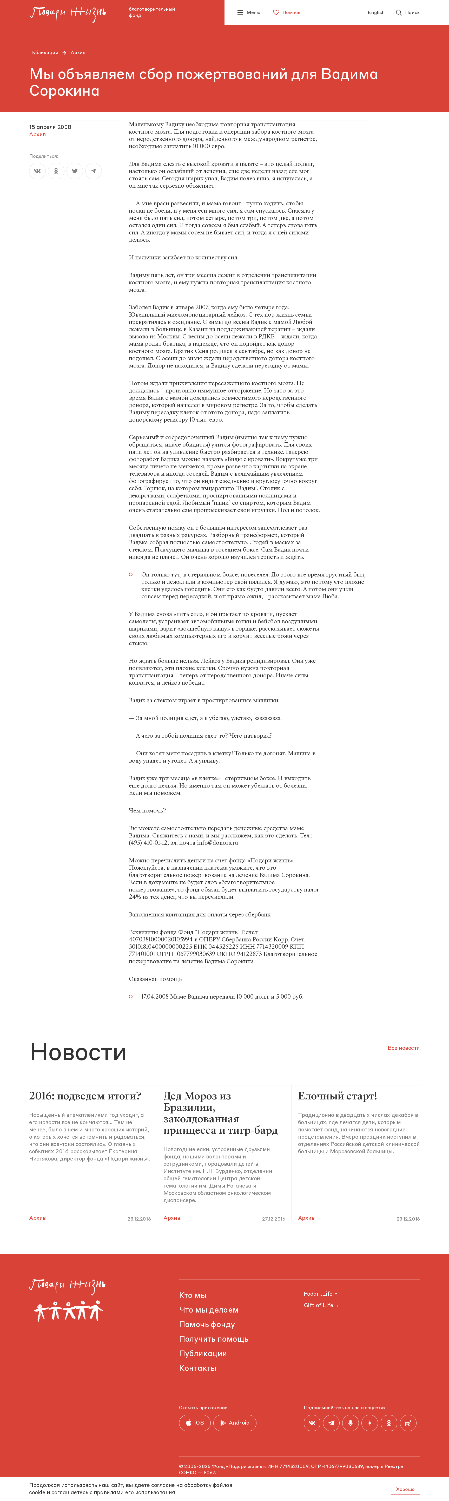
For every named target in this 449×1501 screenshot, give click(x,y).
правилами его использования (134, 1493)
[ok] (56, 171)
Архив (78, 52)
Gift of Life (318, 1305)
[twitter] (75, 171)
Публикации (43, 52)
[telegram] (93, 171)
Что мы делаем (209, 1310)
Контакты (198, 1369)
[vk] (37, 171)
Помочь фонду (207, 1325)
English (376, 12)
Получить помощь (213, 1339)
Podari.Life (318, 1294)
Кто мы (193, 1296)
